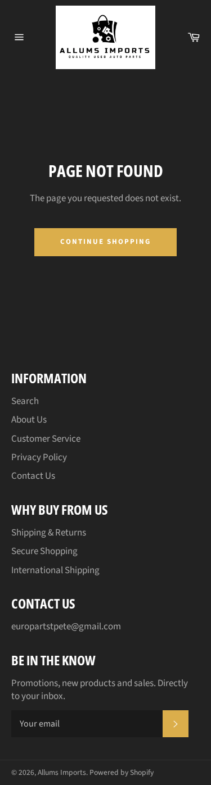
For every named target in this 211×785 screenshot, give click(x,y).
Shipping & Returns (48, 532)
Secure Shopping (44, 551)
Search (25, 401)
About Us (29, 419)
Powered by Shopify (121, 772)
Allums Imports (62, 772)
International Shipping (55, 570)
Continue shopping (105, 242)
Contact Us (33, 476)
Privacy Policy (39, 457)
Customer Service (45, 439)
